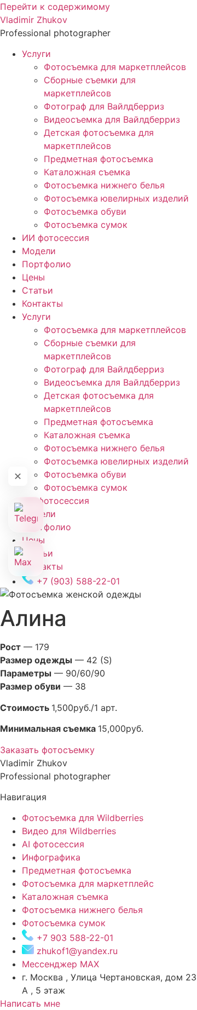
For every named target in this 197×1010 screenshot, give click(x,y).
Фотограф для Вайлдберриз (104, 106)
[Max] (26, 558)
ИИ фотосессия (55, 237)
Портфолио (46, 264)
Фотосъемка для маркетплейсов (115, 66)
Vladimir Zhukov (33, 19)
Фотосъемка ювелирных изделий (116, 198)
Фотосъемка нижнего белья (104, 185)
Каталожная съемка (87, 172)
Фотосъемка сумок (86, 224)
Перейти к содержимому (55, 6)
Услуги (36, 53)
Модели (39, 250)
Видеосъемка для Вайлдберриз (112, 119)
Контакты (42, 303)
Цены (33, 277)
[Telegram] (26, 514)
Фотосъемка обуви (85, 211)
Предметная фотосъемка (98, 158)
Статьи (37, 290)
